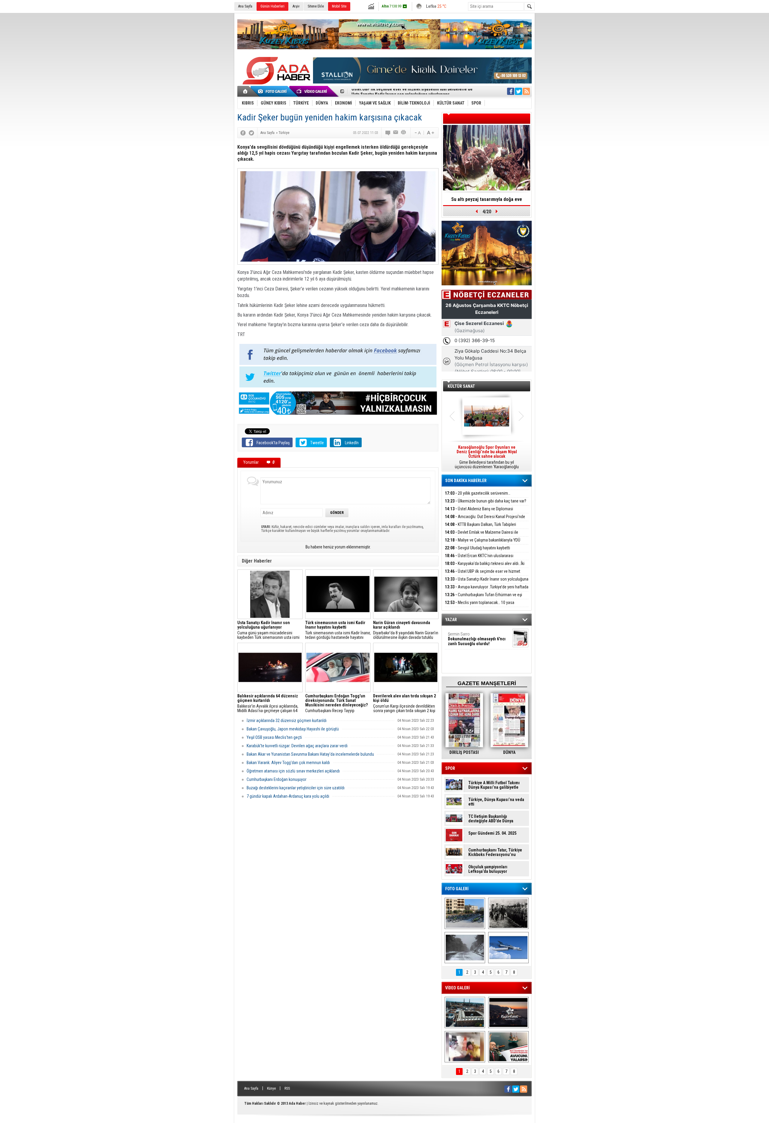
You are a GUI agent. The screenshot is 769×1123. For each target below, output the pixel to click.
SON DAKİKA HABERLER (466, 480)
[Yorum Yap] (388, 132)
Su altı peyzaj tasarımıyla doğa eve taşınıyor (486, 201)
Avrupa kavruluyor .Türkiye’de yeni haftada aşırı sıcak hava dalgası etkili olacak (486, 590)
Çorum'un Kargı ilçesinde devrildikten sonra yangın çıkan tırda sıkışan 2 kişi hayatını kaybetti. (404, 703)
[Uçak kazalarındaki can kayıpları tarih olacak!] (508, 947)
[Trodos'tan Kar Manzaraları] (465, 947)
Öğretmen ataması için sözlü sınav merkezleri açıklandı (293, 771)
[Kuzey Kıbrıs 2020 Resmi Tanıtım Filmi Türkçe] (508, 1012)
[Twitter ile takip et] (518, 91)
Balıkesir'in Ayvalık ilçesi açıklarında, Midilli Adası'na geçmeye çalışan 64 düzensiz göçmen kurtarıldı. (267, 703)
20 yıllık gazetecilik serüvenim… (477, 493)
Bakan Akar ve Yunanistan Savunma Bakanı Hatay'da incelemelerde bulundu (310, 754)
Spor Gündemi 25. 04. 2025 (492, 833)
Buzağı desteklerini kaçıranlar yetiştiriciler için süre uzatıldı (296, 787)
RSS (287, 1088)
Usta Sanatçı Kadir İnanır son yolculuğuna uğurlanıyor (400, 91)
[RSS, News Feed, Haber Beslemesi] (526, 91)
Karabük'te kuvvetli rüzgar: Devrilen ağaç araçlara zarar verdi (297, 745)
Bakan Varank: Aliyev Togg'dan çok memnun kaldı (288, 762)
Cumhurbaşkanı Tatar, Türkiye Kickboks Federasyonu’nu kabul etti (495, 852)
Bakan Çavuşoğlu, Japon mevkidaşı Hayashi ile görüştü (293, 729)
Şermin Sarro (477, 639)
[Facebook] (243, 132)
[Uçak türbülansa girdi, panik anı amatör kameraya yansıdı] (465, 1046)
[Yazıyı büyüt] (430, 132)
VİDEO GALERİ (457, 987)
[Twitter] (251, 132)
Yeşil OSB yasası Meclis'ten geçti (274, 737)
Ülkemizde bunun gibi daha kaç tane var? (485, 501)
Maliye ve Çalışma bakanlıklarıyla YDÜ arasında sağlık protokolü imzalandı (482, 543)
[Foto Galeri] (273, 91)
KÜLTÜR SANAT (461, 386)
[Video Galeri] (312, 91)
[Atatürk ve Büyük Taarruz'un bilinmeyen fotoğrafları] (508, 913)
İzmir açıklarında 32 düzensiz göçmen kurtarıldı (287, 720)
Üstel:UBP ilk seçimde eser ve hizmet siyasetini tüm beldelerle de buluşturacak (482, 575)
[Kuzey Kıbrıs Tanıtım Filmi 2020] (465, 1012)
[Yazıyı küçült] (417, 132)
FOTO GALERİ (457, 888)
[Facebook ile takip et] (510, 91)
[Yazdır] (403, 132)
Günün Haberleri (272, 6)
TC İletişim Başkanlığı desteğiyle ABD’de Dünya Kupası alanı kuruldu (490, 818)
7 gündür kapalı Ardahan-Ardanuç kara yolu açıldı (288, 796)
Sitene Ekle (316, 6)
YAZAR (451, 619)
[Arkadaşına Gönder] (396, 132)
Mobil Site (339, 6)
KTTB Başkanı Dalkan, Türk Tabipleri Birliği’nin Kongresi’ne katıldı (480, 528)
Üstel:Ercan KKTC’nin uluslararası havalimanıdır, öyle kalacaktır (479, 559)
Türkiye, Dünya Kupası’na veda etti (496, 801)
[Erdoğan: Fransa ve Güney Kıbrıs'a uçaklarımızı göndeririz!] (508, 1046)
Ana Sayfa (245, 6)
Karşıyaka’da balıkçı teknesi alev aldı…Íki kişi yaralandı (484, 567)
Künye (271, 1088)
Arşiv (296, 6)
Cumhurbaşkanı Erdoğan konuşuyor (276, 779)
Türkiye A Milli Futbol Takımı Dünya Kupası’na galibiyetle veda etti (494, 785)
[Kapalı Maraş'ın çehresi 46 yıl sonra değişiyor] (465, 913)
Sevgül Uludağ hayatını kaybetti (477, 547)
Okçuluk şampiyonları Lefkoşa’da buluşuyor (487, 869)
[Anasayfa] (245, 91)
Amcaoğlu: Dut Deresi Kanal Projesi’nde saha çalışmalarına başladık (485, 520)
